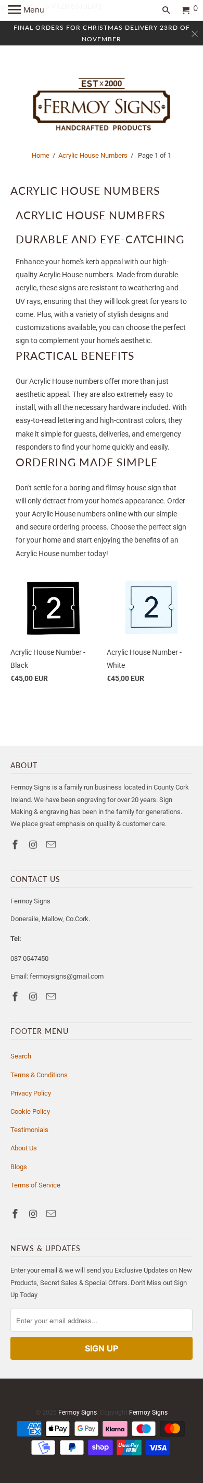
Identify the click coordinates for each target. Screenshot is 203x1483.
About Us (23, 1148)
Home (40, 155)
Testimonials (29, 1130)
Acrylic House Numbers (93, 155)
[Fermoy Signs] (102, 105)
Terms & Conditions (39, 1075)
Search (20, 1056)
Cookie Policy (30, 1111)
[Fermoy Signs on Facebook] (16, 844)
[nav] (26, 10)
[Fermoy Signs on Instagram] (34, 844)
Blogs (18, 1167)
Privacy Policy (30, 1093)
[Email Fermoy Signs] (52, 844)
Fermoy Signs (77, 1412)
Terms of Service (35, 1185)
